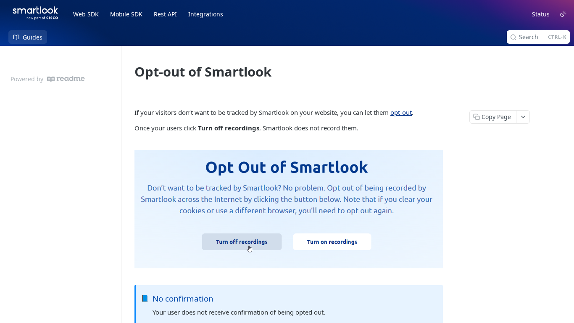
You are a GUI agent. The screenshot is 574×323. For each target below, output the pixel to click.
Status (541, 14)
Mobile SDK (126, 14)
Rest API (165, 14)
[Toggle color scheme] (563, 14)
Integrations (205, 14)
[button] (288, 209)
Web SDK (86, 14)
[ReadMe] (66, 79)
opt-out (401, 112)
